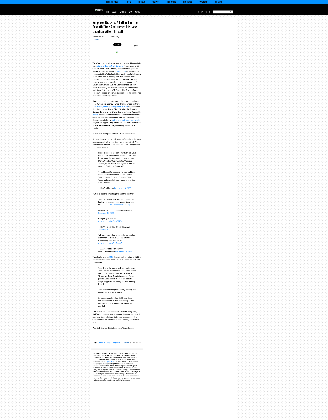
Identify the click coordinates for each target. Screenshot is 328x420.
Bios (130, 12)
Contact (138, 12)
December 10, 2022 (122, 188)
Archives (123, 12)
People (95, 115)
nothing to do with (109, 66)
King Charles (187, 2)
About (114, 12)
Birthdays (142, 2)
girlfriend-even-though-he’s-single (126, 120)
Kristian (96, 39)
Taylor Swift (203, 2)
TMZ (111, 257)
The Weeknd (218, 2)
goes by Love (120, 71)
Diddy (100, 342)
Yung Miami (116, 342)
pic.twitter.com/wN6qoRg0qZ (110, 243)
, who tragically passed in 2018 (110, 106)
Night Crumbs (171, 2)
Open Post (155, 2)
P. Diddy (107, 342)
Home (107, 12)
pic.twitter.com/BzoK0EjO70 (121, 205)
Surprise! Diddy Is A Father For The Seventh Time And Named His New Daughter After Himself (115, 27)
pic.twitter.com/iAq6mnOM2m (110, 221)
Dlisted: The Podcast (112, 2)
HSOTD (129, 2)
